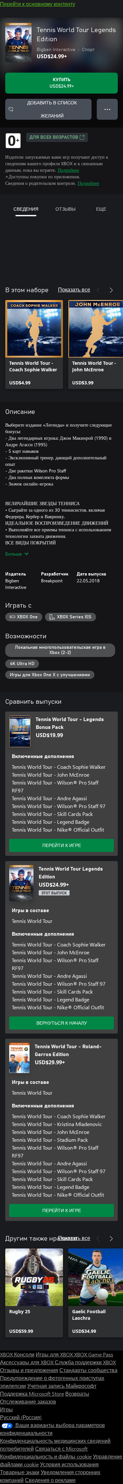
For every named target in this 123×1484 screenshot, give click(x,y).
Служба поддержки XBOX (85, 1362)
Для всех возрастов (54, 137)
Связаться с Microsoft (61, 1448)
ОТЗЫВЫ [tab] (65, 209)
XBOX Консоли (17, 1354)
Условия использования (69, 1464)
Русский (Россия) (21, 1417)
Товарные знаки (19, 1472)
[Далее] (111, 290)
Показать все (74, 289)
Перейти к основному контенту (37, 3)
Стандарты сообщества (88, 1370)
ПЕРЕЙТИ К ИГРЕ (61, 845)
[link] (34, 344)
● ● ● (107, 109)
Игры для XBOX (55, 1354)
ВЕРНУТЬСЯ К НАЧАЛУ (61, 1023)
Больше (13, 554)
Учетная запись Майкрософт (61, 1385)
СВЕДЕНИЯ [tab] (25, 209)
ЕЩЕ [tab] (101, 209)
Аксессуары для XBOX (27, 1362)
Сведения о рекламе (50, 1479)
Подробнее (68, 170)
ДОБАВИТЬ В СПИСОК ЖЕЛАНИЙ (52, 109)
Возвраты (77, 1393)
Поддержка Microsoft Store (32, 1393)
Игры (6, 1409)
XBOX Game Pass (93, 1354)
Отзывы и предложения (29, 1370)
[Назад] (98, 290)
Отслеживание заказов (28, 1401)
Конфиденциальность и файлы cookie (46, 1456)
